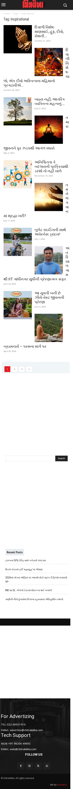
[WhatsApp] (46, 765)
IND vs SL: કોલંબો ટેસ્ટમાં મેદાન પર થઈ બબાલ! (28, 590)
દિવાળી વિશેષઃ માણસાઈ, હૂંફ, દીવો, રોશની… (49, 31)
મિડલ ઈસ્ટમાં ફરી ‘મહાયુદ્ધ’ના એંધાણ (24, 569)
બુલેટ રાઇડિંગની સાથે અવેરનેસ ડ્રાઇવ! (50, 232)
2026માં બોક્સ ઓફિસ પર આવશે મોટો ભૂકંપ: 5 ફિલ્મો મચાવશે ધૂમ (36, 579)
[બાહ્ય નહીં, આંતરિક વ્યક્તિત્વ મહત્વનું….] (18, 111)
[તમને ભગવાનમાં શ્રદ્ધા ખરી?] (49, 197)
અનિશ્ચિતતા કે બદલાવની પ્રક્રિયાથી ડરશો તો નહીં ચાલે (51, 166)
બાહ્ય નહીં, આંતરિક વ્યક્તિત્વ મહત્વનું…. (50, 101)
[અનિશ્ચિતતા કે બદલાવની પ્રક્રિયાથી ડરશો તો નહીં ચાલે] (18, 174)
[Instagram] (29, 765)
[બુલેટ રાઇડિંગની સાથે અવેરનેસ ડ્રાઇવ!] (18, 242)
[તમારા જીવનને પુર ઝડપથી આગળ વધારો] (49, 130)
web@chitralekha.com (23, 749)
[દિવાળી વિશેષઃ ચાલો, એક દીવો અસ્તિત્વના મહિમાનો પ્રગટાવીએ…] (49, 62)
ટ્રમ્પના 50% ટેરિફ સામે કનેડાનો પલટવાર (25, 560)
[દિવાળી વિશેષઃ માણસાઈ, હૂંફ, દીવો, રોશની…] (18, 39)
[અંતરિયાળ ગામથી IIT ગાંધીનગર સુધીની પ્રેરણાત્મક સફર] (49, 260)
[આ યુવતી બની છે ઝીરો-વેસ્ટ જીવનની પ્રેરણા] (18, 305)
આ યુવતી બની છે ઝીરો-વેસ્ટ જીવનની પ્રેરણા (49, 297)
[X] (38, 765)
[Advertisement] (36, 409)
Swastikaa (62, 784)
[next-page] (29, 369)
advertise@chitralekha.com (26, 730)
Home (7, 13)
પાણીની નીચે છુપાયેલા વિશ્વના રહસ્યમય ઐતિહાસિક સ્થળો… (35, 599)
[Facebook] (20, 765)
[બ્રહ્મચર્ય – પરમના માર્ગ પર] (49, 328)
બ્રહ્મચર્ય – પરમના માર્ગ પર (25, 346)
